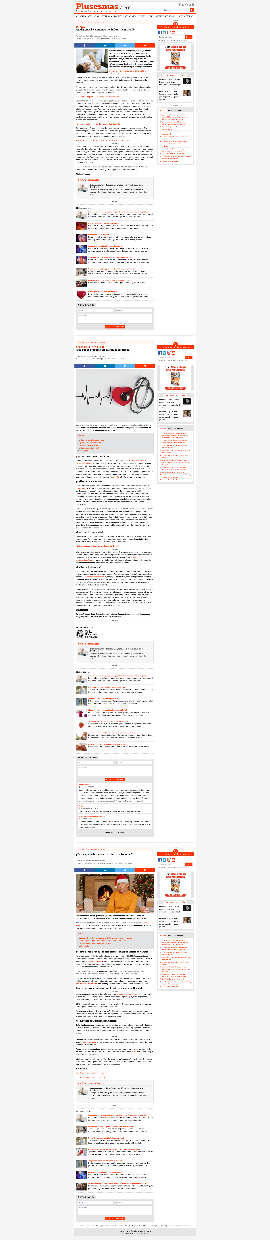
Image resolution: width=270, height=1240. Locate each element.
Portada (81, 22)
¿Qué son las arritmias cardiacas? (92, 440)
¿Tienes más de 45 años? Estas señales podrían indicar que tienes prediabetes (174, 123)
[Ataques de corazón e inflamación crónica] (81, 1164)
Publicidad (128, 1226)
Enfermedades (94, 22)
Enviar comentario (116, 327)
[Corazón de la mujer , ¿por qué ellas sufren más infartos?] (81, 272)
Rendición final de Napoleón (170, 161)
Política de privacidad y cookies (114, 1226)
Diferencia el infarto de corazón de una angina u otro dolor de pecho (115, 1149)
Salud (83, 16)
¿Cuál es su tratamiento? (89, 448)
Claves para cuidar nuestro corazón (102, 292)
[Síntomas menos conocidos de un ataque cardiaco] (81, 724)
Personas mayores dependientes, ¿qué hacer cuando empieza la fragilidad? (116, 186)
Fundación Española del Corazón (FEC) (91, 1077)
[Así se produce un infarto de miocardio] (81, 226)
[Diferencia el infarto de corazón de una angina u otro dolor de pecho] (81, 1152)
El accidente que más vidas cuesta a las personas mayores (174, 128)
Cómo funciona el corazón (98, 235)
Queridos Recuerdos (165, 16)
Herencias (107, 16)
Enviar (189, 37)
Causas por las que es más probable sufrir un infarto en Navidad (104, 940)
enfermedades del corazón (86, 983)
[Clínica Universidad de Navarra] (87, 633)
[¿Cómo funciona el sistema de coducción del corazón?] (81, 260)
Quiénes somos (90, 1226)
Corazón (102, 22)
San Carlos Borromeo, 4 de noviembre (173, 154)
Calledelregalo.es (154, 1226)
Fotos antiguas (185, 16)
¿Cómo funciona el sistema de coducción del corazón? (110, 257)
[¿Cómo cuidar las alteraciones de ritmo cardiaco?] (81, 747)
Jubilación (93, 16)
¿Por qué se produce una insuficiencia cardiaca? (107, 710)
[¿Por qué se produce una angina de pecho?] (81, 702)
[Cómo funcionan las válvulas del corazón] (81, 249)
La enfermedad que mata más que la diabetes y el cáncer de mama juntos (176, 157)
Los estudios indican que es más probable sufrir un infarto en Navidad (106, 938)
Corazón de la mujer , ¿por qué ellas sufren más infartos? (111, 269)
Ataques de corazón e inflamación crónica (105, 1161)
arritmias (116, 477)
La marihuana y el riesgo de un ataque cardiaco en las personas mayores (117, 1183)
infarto (134, 1051)
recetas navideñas (90, 1042)
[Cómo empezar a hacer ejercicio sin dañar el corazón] (81, 283)
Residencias (130, 16)
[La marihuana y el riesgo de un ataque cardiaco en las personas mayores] (81, 1186)
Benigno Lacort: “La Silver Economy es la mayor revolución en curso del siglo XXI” (174, 150)
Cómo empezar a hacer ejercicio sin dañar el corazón (109, 280)
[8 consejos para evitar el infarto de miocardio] (81, 690)
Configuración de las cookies (181, 1226)
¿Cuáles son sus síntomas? (90, 442)
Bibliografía (84, 450)
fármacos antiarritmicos (95, 576)
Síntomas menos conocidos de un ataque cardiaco (108, 721)
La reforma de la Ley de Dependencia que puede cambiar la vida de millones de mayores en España (176, 144)
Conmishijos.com (166, 1226)
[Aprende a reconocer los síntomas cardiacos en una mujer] (81, 736)
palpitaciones (81, 488)
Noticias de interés (175, 75)
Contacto (135, 1226)
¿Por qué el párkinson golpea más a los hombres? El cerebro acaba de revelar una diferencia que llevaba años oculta (175, 117)
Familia (142, 16)
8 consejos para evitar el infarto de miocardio (106, 687)
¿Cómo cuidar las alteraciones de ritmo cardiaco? (108, 744)
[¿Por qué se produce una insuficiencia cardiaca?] (81, 713)
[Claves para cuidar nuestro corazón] (81, 295)
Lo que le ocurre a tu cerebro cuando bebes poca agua (175, 138)
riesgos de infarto (95, 961)
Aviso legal (99, 1226)
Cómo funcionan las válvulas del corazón (105, 246)
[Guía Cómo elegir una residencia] (175, 57)
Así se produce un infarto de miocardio (103, 223)
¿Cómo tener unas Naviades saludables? (95, 943)
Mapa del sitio (143, 1226)
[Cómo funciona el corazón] (81, 238)
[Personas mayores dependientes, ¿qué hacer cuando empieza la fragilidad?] (83, 188)
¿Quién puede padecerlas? (90, 445)
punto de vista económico (128, 994)
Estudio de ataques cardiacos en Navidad (91, 1073)
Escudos (118, 16)
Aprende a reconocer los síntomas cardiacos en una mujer (111, 733)
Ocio (151, 16)
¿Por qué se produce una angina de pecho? (105, 699)
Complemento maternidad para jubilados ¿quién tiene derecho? (176, 133)
